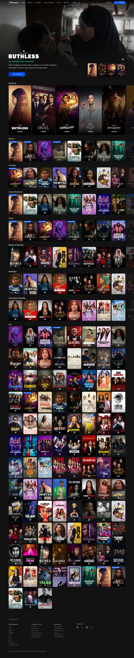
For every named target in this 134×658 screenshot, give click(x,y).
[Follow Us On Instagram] (91, 627)
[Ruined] (45, 554)
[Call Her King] (104, 358)
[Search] (79, 2)
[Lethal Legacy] (15, 467)
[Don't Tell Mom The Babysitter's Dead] (45, 402)
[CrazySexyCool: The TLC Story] (60, 380)
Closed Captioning (58, 628)
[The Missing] (74, 489)
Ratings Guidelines (58, 630)
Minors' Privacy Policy (36, 634)
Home (23, 2)
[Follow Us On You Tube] (87, 627)
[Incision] (74, 445)
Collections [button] (49, 2)
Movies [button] (38, 2)
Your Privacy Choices (36, 632)
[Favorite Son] (89, 402)
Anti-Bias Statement (59, 636)
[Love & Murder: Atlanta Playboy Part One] (60, 467)
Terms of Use (34, 626)
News (74, 2)
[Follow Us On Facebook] (78, 627)
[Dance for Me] (89, 380)
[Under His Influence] (30, 598)
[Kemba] (104, 445)
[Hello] (118, 423)
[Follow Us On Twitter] (82, 627)
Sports (10, 636)
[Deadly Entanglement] (118, 380)
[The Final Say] (104, 402)
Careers (56, 632)
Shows (10, 628)
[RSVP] (74, 533)
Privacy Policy (34, 630)
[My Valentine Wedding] (60, 511)
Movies (10, 630)
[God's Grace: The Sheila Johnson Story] (89, 423)
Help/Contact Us (58, 626)
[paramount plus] (14, 2)
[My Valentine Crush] (45, 511)
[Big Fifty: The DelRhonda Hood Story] (30, 336)
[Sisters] (118, 554)
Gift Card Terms (35, 628)
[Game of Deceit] (60, 423)
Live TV (59, 2)
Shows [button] (30, 2)
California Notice (35, 636)
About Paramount (58, 634)
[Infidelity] (89, 445)
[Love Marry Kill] (89, 467)
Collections (11, 632)
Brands (10, 638)
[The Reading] (89, 533)
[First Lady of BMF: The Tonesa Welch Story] (15, 423)
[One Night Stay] (15, 533)
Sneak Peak (11, 642)
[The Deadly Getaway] (15, 402)
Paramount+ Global (13, 644)
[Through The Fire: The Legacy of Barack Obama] (60, 576)
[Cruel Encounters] (74, 380)
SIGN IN (109, 2)
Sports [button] (66, 2)
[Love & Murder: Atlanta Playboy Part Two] (74, 467)
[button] (20, 110)
